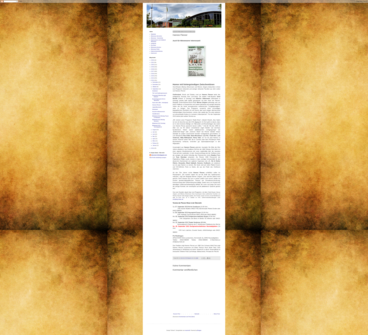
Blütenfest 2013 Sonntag (158, 123)
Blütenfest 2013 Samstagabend (157, 126)
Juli (154, 132)
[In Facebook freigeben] (208, 258)
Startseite (196, 314)
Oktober (155, 86)
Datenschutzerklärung (156, 51)
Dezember (155, 82)
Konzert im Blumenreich (158, 111)
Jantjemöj (153, 43)
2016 (152, 73)
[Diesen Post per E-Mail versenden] (202, 258)
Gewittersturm (156, 114)
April (154, 138)
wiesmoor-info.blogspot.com (159, 155)
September (156, 89)
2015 (152, 75)
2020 (152, 64)
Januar (154, 145)
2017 (152, 71)
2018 (152, 69)
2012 (152, 148)
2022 (152, 60)
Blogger (199, 330)
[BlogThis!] (204, 258)
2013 (152, 80)
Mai (154, 136)
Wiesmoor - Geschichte (157, 38)
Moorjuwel (155, 109)
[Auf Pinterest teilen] (210, 258)
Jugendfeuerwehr (157, 107)
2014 (152, 78)
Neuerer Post (176, 314)
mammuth (187, 330)
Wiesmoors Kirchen (156, 47)
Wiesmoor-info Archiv (156, 36)
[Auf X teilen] (206, 258)
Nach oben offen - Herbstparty (160, 102)
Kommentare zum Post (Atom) (187, 316)
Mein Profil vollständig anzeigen (158, 157)
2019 (152, 66)
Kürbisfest (155, 91)
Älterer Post (217, 314)
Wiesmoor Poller (155, 49)
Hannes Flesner (156, 105)
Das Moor (153, 45)
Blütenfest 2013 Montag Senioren (158, 120)
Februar (155, 143)
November (155, 84)
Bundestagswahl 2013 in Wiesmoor (158, 99)
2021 (152, 62)
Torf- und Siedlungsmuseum (159, 93)
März (154, 141)
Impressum (154, 53)
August (154, 129)
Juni (154, 134)
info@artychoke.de (178, 199)
